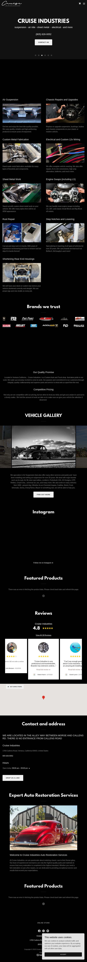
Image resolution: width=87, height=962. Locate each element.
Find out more (43, 494)
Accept (63, 954)
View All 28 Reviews (43, 635)
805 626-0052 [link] (8, 756)
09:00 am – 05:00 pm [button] (20, 768)
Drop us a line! (13, 778)
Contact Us (43, 42)
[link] (12, 3)
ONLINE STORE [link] (43, 923)
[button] (35, 55)
